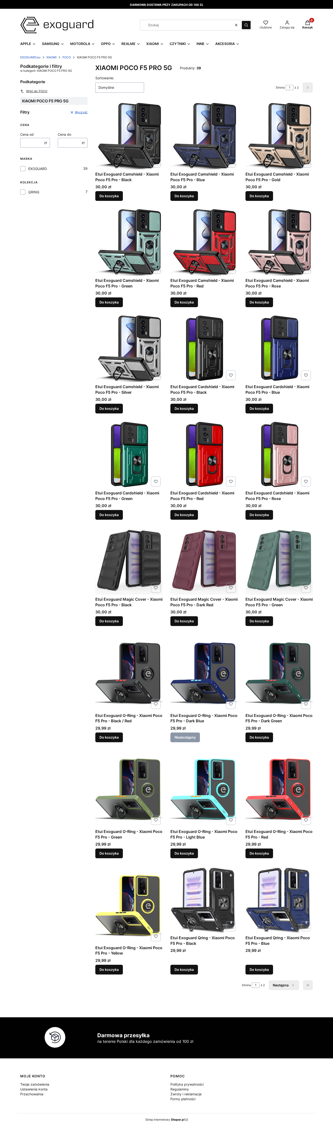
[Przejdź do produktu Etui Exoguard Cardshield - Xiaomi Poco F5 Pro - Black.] (204, 348)
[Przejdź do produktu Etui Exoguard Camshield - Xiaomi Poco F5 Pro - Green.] (129, 242)
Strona (280, 87)
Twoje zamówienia (34, 1084)
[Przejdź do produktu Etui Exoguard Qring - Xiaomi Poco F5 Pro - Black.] (204, 899)
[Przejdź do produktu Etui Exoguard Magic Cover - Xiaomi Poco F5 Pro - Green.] (279, 561)
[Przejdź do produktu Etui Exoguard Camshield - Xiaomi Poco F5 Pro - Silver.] (129, 348)
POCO (66, 57)
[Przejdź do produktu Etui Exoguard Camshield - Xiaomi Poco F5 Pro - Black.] (129, 136)
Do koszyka (109, 196)
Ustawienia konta (34, 1089)
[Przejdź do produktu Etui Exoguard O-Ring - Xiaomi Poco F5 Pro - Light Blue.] (204, 788)
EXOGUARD (37, 169)
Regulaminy (179, 1089)
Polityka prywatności (187, 1084)
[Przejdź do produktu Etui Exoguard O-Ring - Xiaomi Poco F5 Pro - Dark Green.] (279, 672)
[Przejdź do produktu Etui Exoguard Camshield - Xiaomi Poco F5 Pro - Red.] (204, 242)
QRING (33, 192)
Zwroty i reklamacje (186, 1094)
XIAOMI (51, 57)
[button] (246, 25)
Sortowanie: (104, 78)
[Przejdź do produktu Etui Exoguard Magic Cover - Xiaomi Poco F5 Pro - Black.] (129, 561)
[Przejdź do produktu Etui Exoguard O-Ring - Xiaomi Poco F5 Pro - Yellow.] (129, 904)
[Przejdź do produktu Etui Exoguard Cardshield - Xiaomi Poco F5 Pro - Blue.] (279, 348)
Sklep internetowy (165, 1119)
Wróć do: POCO (36, 91)
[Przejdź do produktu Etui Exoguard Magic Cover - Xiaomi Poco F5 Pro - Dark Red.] (204, 561)
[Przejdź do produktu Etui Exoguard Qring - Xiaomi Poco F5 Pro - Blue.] (279, 899)
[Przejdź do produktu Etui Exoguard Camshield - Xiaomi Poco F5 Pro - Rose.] (279, 242)
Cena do (64, 134)
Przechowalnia (31, 1094)
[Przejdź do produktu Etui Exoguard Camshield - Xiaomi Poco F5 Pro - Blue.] (204, 136)
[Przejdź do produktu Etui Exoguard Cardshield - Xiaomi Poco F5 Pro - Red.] (204, 454)
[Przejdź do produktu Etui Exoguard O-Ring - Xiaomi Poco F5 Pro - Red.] (279, 788)
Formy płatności (183, 1099)
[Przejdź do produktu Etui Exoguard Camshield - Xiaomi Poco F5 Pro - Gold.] (279, 136)
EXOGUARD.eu (30, 57)
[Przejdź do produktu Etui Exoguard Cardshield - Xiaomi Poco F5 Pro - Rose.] (279, 454)
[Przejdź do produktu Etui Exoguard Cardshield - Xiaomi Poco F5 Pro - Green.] (129, 454)
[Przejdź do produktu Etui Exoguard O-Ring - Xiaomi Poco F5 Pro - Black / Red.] (129, 672)
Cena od (27, 134)
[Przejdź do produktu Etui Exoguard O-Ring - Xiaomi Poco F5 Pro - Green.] (129, 788)
